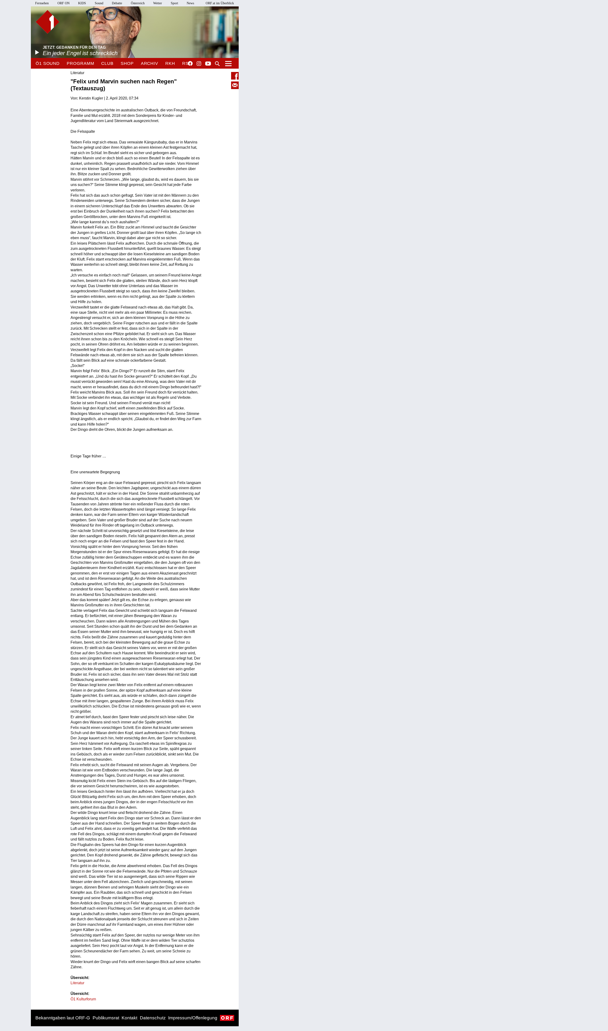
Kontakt (129, 1017)
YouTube (208, 64)
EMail (235, 85)
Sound (99, 3)
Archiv (149, 63)
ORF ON (63, 3)
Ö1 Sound (48, 63)
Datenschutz (153, 1017)
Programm (80, 63)
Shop (127, 63)
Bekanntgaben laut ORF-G (62, 1017)
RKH (170, 63)
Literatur (77, 983)
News (190, 3)
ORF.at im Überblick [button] (220, 3)
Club (107, 63)
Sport (174, 3)
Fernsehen (42, 3)
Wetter (157, 3)
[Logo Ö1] (47, 22)
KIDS (82, 3)
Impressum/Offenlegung (192, 1017)
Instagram (199, 63)
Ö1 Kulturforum (83, 999)
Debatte (117, 3)
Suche (217, 63)
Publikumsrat (106, 1017)
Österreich (138, 3)
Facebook (190, 63)
